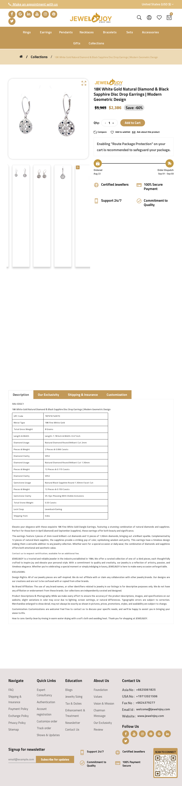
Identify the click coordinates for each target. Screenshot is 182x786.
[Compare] (101, 132)
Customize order (47, 721)
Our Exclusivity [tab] (48, 394)
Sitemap (13, 729)
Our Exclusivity (103, 722)
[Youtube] (37, 14)
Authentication (46, 702)
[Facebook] (11, 14)
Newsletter (72, 722)
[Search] (139, 18)
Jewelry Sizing (73, 696)
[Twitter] (11, 21)
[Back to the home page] (21, 56)
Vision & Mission (104, 703)
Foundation (101, 689)
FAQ (11, 689)
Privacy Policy (17, 722)
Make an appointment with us (34, 4)
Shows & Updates (48, 735)
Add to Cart (133, 122)
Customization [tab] (117, 394)
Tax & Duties (73, 703)
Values (98, 696)
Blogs (69, 689)
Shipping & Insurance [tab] (83, 394)
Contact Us (72, 729)
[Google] (20, 14)
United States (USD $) (157, 4)
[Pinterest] (53, 14)
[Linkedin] (28, 14)
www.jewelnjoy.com (150, 715)
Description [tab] (21, 394)
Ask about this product (148, 132)
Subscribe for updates (55, 759)
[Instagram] (45, 14)
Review (98, 729)
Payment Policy (18, 709)
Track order (44, 728)
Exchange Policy (18, 715)
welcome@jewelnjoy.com (153, 709)
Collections (39, 57)
